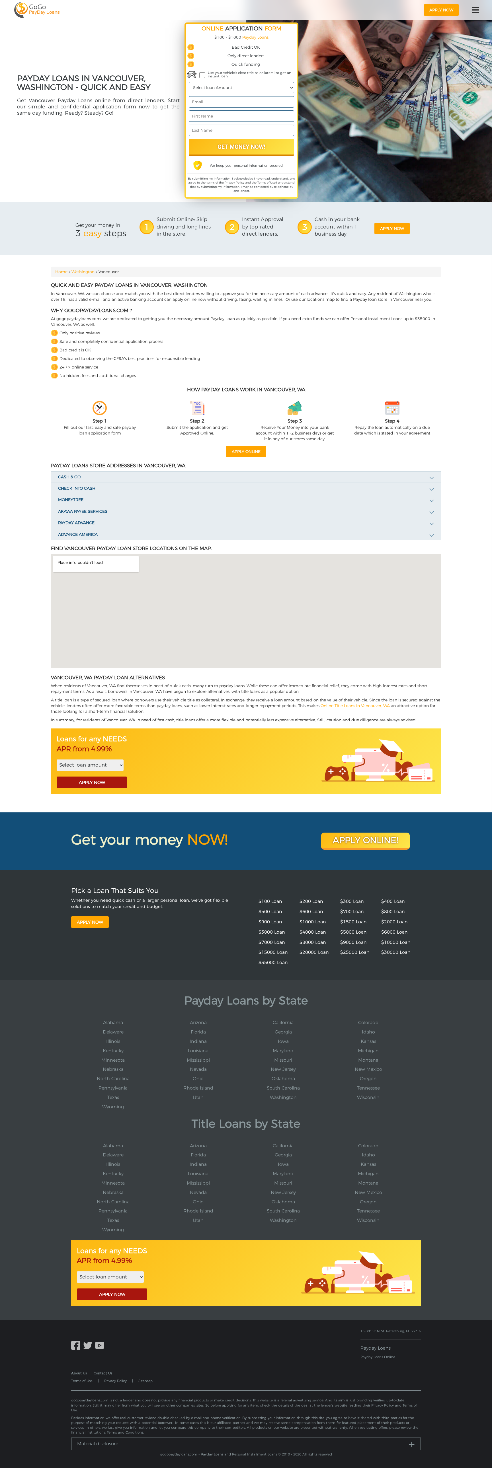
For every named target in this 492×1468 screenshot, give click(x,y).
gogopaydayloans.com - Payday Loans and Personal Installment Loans (218, 1454)
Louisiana (198, 1050)
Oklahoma (283, 1078)
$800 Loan (393, 911)
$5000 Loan (353, 932)
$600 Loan (311, 911)
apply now (441, 10)
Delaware (113, 1032)
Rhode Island (198, 1088)
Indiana (198, 1041)
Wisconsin (368, 1097)
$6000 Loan (394, 932)
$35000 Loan (273, 962)
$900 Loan (270, 922)
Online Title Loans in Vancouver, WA (355, 705)
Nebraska (113, 1069)
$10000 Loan (396, 942)
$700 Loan (352, 911)
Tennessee (368, 1088)
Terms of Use (266, 182)
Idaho (368, 1032)
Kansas (368, 1041)
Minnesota (113, 1060)
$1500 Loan (353, 922)
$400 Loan (393, 901)
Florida (198, 1032)
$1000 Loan (313, 922)
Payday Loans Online (377, 1357)
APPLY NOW (92, 782)
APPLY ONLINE (246, 451)
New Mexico (368, 1069)
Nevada (198, 1069)
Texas (113, 1097)
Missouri (283, 1060)
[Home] (37, 9)
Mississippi (198, 1060)
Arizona (198, 1022)
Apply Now (90, 922)
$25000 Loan (355, 952)
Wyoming (113, 1106)
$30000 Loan (396, 952)
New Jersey (283, 1069)
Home (61, 271)
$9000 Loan (353, 942)
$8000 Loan (313, 942)
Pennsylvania (113, 1088)
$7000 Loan (272, 942)
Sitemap (145, 1381)
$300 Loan (352, 901)
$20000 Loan (314, 952)
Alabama (113, 1022)
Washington (83, 271)
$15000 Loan (273, 952)
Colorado (368, 1022)
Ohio (198, 1078)
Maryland (283, 1050)
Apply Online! (365, 840)
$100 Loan (270, 901)
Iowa (283, 1041)
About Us (79, 1373)
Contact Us (103, 1373)
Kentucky (113, 1050)
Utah (198, 1097)
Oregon (368, 1078)
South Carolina (283, 1088)
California (283, 1022)
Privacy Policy (234, 182)
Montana (368, 1060)
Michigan (368, 1050)
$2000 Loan (394, 922)
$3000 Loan (272, 932)
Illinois (113, 1041)
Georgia (283, 1032)
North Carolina (113, 1078)
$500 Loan (270, 911)
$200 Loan (311, 901)
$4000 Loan (313, 932)
